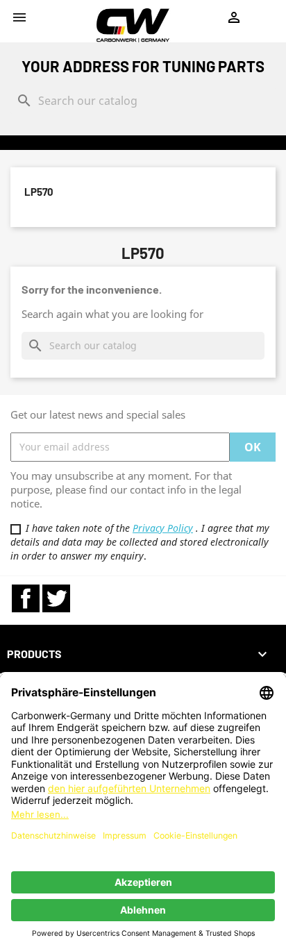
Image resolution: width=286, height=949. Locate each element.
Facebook (26, 598)
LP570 (38, 191)
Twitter (56, 598)
